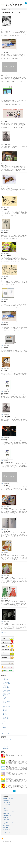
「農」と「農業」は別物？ (6, 144)
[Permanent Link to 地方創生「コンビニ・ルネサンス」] (14, 90)
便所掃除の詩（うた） (5, 554)
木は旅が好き (3, 301)
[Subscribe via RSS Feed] (2, 838)
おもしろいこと (6, 691)
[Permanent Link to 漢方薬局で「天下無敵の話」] (14, 179)
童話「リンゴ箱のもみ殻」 (6, 75)
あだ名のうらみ (4, 439)
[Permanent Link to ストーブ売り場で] (14, 339)
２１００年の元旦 (5, 746)
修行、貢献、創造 (5, 744)
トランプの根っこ (5, 748)
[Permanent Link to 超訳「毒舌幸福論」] (14, 316)
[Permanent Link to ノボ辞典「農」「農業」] (14, 407)
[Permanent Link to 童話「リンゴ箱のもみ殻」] (14, 67)
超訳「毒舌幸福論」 (5, 324)
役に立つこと (5, 699)
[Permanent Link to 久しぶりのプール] (14, 476)
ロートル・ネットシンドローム (7, 462)
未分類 (3, 723)
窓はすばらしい (4, 165)
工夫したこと (5, 698)
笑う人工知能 (4, 741)
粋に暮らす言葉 (4, 370)
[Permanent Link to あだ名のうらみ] (14, 431)
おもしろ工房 (5, 681)
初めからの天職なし (5, 121)
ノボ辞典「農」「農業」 (6, 416)
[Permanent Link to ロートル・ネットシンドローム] (14, 453)
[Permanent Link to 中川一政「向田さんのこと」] (14, 591)
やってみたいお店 (6, 706)
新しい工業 (5, 710)
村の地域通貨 (5, 717)
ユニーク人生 (5, 686)
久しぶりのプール (4, 485)
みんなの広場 (5, 685)
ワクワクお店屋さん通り (7, 687)
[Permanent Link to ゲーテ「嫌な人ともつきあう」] (14, 522)
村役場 (3, 725)
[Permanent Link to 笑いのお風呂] (14, 270)
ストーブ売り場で (4, 347)
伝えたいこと (5, 694)
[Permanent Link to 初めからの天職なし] (14, 113)
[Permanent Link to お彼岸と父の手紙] (14, 224)
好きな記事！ (4, 721)
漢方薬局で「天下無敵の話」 (6, 188)
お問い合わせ (8, 784)
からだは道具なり (4, 209)
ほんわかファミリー (7, 683)
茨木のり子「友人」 (5, 623)
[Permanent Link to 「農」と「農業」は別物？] (14, 136)
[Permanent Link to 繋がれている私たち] (14, 385)
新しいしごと (5, 707)
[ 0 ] (2, 73)
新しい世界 (5, 709)
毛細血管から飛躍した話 (6, 739)
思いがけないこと (6, 701)
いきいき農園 (5, 679)
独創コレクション (6, 718)
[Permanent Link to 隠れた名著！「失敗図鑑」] (14, 247)
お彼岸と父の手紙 (4, 232)
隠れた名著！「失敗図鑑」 (6, 255)
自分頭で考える (6, 829)
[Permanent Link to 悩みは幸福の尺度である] (14, 44)
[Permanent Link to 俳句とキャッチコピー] (14, 21)
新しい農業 (5, 714)
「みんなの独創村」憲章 (10, 760)
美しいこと (5, 702)
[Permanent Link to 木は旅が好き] (14, 293)
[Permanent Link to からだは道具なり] (14, 201)
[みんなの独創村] (14, 6)
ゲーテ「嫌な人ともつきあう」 (7, 531)
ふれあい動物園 (6, 682)
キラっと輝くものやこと (6, 690)
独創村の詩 (8, 766)
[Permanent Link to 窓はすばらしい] (14, 156)
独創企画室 (4, 727)
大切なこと (5, 697)
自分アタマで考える (6, 733)
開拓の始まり (8, 778)
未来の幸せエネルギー (7, 716)
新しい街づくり (6, 713)
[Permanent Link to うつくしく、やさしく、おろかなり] (14, 568)
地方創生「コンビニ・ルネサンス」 (8, 98)
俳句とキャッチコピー (5, 29)
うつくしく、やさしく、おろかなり (8, 577)
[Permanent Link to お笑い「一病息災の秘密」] (14, 499)
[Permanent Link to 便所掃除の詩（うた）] (14, 545)
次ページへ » (3, 632)
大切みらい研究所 (5, 704)
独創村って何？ (9, 754)
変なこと (4, 695)
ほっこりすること (6, 693)
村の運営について (9, 772)
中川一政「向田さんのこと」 (6, 600)
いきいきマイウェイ (5, 678)
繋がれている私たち (5, 393)
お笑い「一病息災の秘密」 (6, 508)
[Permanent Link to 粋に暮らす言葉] (14, 362)
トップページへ (6, 832)
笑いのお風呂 (3, 278)
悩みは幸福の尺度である (6, 52)
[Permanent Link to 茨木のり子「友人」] (14, 614)
